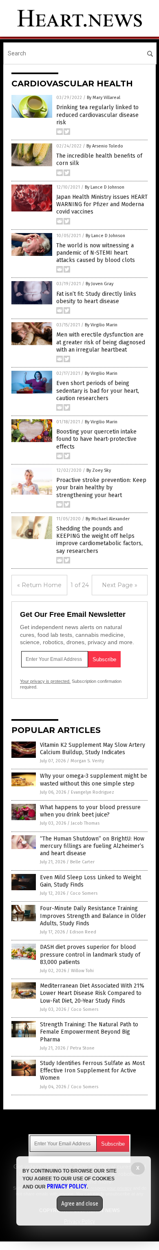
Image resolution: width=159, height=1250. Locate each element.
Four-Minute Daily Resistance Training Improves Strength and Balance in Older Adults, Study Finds (93, 915)
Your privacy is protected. (45, 681)
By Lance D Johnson (104, 187)
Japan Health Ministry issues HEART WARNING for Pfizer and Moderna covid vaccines (102, 204)
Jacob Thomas (85, 823)
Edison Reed (83, 932)
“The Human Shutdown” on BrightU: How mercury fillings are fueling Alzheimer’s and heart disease (92, 846)
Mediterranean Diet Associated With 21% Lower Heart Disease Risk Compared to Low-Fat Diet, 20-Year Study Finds (92, 993)
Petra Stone (82, 1048)
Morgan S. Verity (87, 761)
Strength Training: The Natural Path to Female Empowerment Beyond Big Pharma (89, 1032)
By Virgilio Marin (101, 325)
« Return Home (39, 585)
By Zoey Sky (98, 470)
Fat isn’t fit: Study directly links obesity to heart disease (96, 297)
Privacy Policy (67, 1186)
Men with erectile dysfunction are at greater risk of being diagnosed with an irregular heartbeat (100, 342)
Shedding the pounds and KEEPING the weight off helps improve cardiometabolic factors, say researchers (99, 540)
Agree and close (79, 1203)
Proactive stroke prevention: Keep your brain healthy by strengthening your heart (101, 487)
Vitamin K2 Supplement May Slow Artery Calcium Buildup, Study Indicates (92, 749)
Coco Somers (83, 893)
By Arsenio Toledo (104, 146)
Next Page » (119, 585)
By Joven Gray (99, 283)
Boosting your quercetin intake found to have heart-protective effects (96, 439)
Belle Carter (82, 862)
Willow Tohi (82, 970)
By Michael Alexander (108, 519)
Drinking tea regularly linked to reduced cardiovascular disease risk (97, 114)
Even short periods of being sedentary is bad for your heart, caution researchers (97, 390)
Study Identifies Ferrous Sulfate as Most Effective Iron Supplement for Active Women (92, 1070)
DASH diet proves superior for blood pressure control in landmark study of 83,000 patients (90, 954)
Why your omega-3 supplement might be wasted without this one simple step (93, 779)
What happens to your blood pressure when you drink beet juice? (90, 811)
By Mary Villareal (103, 97)
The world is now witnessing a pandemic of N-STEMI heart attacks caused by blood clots (95, 253)
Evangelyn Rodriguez (92, 792)
